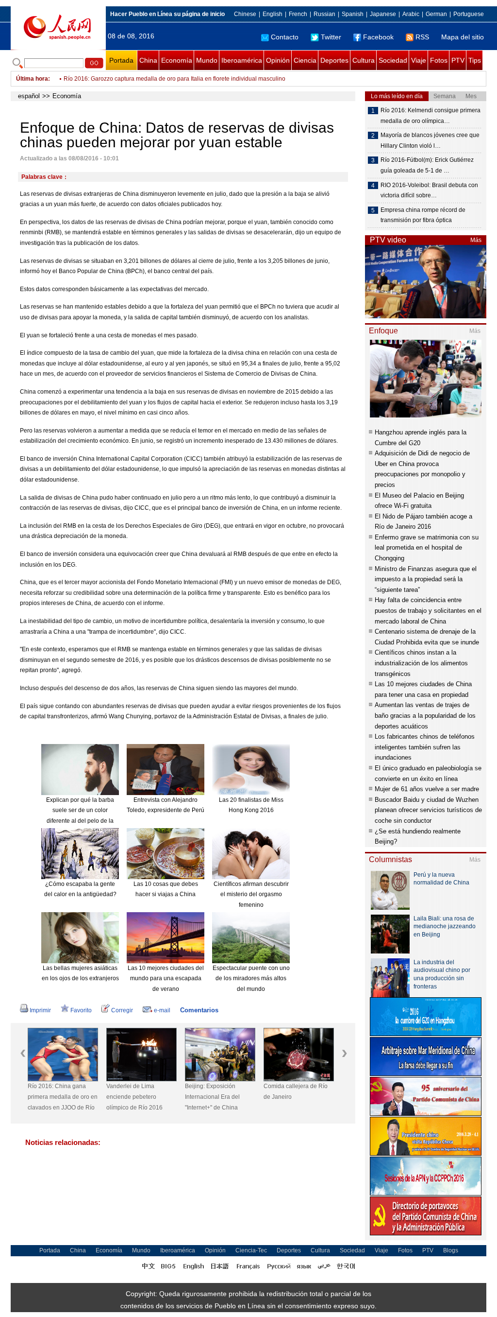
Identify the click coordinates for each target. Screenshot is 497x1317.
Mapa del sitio (462, 37)
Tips (474, 60)
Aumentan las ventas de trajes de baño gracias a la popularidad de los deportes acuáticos (425, 715)
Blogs (450, 1250)
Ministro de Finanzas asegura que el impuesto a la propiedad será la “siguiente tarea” (426, 579)
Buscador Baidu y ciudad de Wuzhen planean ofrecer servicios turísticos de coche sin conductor (428, 810)
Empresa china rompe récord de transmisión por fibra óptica (423, 215)
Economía (176, 60)
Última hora (32, 78)
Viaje (418, 60)
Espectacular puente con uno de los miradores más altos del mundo (251, 978)
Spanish (353, 14)
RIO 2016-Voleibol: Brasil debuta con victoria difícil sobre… (429, 190)
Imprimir (40, 1010)
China (148, 60)
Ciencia (305, 60)
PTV (457, 60)
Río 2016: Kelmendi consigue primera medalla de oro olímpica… (430, 115)
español (29, 96)
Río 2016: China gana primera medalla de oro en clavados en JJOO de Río (63, 1096)
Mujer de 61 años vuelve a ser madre (427, 789)
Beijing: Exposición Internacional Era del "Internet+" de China (212, 1096)
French (298, 14)
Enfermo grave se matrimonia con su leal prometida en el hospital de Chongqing (427, 548)
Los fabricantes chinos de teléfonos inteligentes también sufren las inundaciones (425, 747)
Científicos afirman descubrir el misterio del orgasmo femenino (251, 894)
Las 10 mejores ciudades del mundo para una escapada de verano (166, 978)
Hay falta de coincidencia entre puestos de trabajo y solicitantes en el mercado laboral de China (428, 610)
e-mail (162, 1010)
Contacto (284, 37)
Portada (121, 60)
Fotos (438, 60)
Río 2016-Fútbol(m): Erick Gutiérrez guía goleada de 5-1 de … (427, 165)
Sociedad (393, 60)
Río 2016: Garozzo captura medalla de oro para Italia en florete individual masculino (174, 78)
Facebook (378, 37)
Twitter (331, 37)
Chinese (245, 14)
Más (475, 240)
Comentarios (199, 1010)
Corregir (122, 1010)
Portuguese (468, 14)
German (436, 14)
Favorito (81, 1010)
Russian (324, 14)
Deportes (334, 60)
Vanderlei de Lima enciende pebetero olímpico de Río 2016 (134, 1096)
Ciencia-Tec (251, 1250)
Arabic (410, 14)
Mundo (206, 60)
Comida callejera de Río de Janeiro (296, 1091)
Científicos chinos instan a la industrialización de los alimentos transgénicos (421, 663)
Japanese (383, 14)
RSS (422, 37)
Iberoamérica (241, 60)
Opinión (278, 60)
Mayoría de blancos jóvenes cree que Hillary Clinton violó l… (430, 140)
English (272, 14)
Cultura (363, 60)
